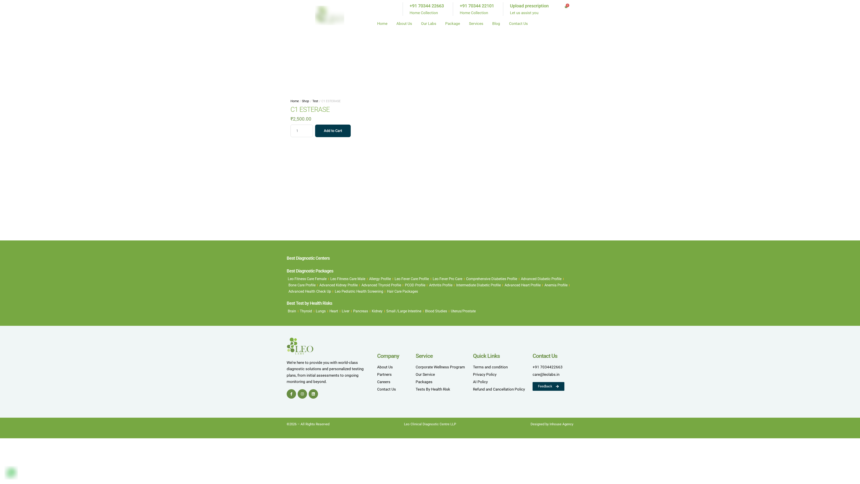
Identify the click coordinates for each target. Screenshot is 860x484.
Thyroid (306, 311)
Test (315, 101)
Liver (345, 311)
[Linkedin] (313, 394)
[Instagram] (302, 394)
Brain (292, 311)
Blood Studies (436, 311)
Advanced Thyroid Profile (381, 285)
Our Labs (428, 23)
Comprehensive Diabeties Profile (491, 279)
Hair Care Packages (402, 291)
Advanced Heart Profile (523, 285)
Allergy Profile (380, 279)
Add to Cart (333, 131)
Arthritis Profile (440, 285)
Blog (496, 23)
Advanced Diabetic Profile (541, 279)
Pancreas (360, 311)
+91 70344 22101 (477, 6)
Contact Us (518, 23)
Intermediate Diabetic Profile (478, 285)
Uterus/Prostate (463, 311)
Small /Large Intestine (403, 311)
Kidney (377, 311)
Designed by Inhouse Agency (552, 424)
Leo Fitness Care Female (307, 279)
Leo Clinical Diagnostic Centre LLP (430, 424)
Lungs (321, 311)
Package (452, 23)
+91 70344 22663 (427, 6)
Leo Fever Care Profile (412, 279)
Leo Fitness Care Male (347, 279)
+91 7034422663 (548, 367)
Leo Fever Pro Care (447, 279)
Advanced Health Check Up (309, 291)
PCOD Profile (415, 285)
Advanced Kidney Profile (338, 285)
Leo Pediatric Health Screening (359, 291)
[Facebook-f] (291, 394)
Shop (305, 101)
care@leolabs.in (546, 374)
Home (382, 23)
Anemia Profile (556, 285)
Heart (333, 311)
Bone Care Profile (302, 285)
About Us (404, 23)
